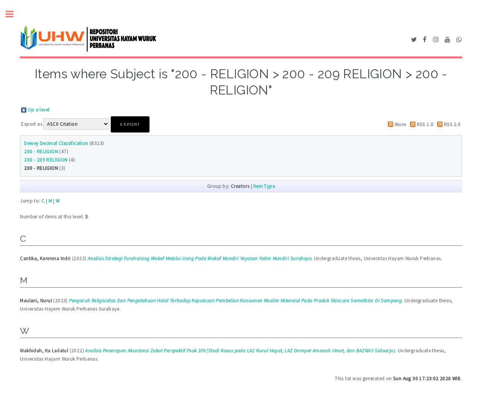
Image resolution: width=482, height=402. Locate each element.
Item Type (264, 186)
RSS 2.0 (452, 124)
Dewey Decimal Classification (56, 143)
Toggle (13, 14)
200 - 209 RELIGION (45, 160)
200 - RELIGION (41, 151)
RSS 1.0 (425, 124)
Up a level (38, 110)
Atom (401, 124)
